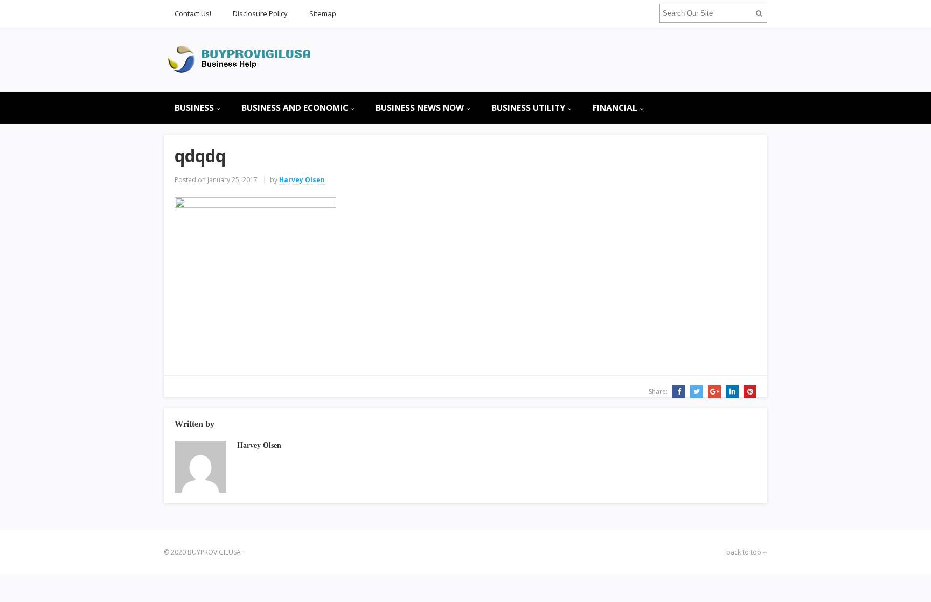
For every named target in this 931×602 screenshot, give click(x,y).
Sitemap (322, 13)
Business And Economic (294, 108)
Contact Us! (193, 13)
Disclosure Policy (260, 13)
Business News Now (420, 108)
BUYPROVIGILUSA (214, 552)
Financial (615, 108)
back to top (744, 552)
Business (194, 108)
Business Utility (528, 108)
